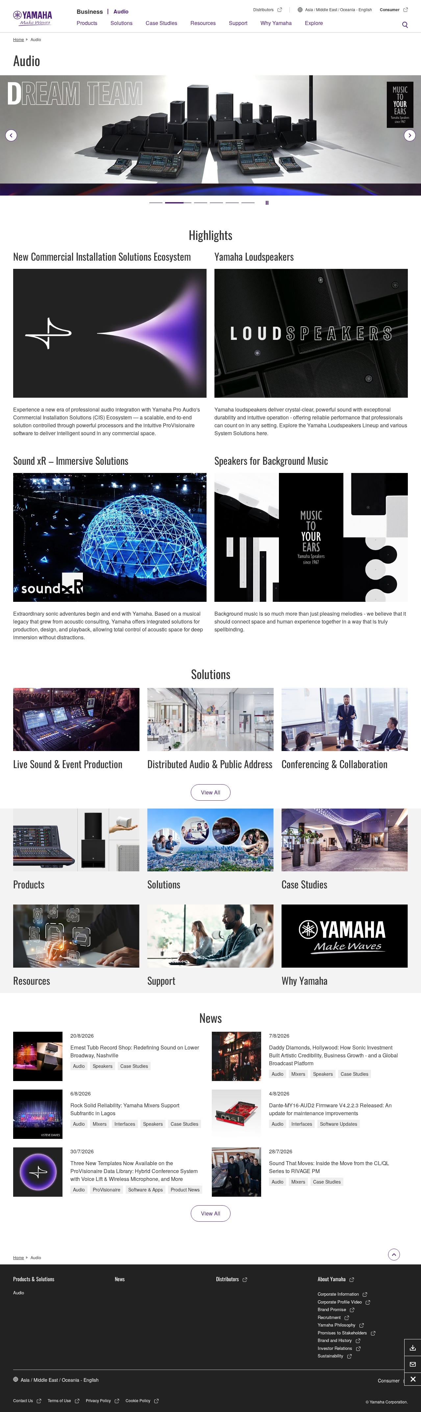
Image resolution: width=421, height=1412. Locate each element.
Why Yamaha (276, 23)
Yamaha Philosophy (337, 1325)
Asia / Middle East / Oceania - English (338, 9)
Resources (203, 23)
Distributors (263, 9)
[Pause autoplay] (267, 203)
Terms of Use (59, 1400)
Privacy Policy (98, 1400)
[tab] (155, 203)
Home (18, 39)
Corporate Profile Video (340, 1302)
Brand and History (335, 1340)
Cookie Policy (138, 1400)
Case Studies (161, 23)
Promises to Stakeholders (342, 1333)
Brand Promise (332, 1309)
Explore (314, 23)
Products (87, 23)
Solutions (122, 23)
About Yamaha (332, 1279)
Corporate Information (338, 1294)
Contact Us (23, 1400)
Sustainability (330, 1356)
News (120, 1279)
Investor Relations (335, 1348)
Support (238, 23)
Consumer (390, 9)
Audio (121, 11)
